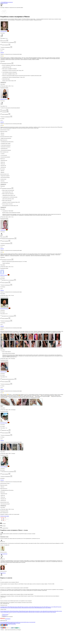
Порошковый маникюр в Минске (19, 607)
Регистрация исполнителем (13, 622)
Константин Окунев (3, 422)
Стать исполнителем (3, 3)
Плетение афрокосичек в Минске (51, 611)
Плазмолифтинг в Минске (17, 611)
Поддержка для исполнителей (30, 622)
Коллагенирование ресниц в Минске (6, 611)
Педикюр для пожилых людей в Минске (27, 606)
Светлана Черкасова (3, 466)
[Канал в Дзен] (4, 625)
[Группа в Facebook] (3, 625)
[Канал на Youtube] (5, 625)
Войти (2, 4)
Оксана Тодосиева (3, 371)
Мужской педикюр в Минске (16, 606)
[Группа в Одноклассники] (2, 625)
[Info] (7, 40)
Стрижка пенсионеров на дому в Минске (39, 611)
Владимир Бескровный (4, 308)
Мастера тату (4, 615)
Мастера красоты (5, 614)
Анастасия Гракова (3, 31)
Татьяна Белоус (3, 230)
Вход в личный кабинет (4, 622)
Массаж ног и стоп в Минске (51, 606)
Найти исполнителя (9, 2)
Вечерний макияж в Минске (27, 611)
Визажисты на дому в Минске (8, 607)
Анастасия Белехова (3, 553)
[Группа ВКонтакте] (1, 625)
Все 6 (1, 406)
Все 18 (2, 348)
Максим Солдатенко (3, 275)
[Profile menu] (1, 5)
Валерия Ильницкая (3, 99)
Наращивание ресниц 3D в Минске (40, 606)
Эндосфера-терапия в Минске (5, 606)
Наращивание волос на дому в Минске (44, 607)
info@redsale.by (7, 618)
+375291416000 (3, 2)
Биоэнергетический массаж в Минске (31, 607)
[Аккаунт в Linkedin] (7, 625)
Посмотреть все (3, 82)
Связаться (2, 52)
